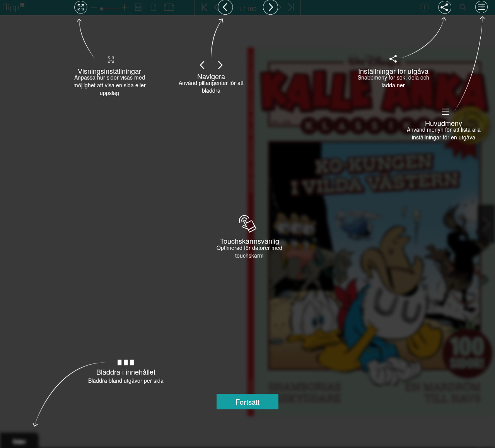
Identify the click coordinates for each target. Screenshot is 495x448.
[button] (247, 401)
